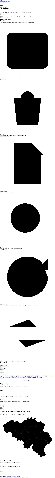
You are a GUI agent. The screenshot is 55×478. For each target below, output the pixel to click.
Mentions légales (21, 477)
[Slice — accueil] (1, 0)
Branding (12, 469)
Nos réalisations (2, 2)
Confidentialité (26, 477)
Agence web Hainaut (17, 476)
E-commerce (6, 469)
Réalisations (4, 1)
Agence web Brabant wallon (10, 476)
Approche (7, 1)
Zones (9, 1)
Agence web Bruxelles (3, 476)
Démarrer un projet (8, 2)
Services (1, 1)
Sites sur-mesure (2, 469)
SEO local (9, 469)
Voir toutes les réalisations (27, 380)
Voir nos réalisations (9, 13)
